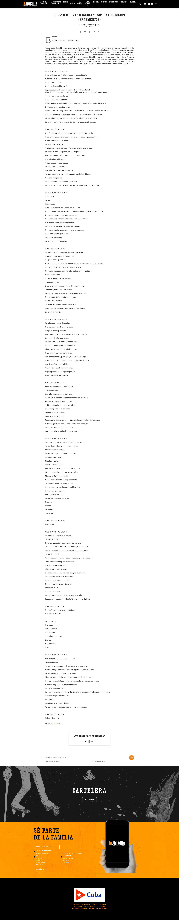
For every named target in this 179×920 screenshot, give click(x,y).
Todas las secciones (43, 851)
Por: (80, 25)
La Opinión (72, 3)
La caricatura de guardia (56, 3)
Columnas (123, 2)
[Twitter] (145, 4)
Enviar (131, 757)
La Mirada (79, 3)
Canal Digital (87, 3)
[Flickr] (156, 4)
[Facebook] (149, 4)
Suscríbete (40, 869)
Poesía (65, 2)
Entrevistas (113, 2)
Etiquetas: (49, 723)
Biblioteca (132, 2)
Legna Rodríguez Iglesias (91, 25)
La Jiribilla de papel (44, 3)
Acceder (90, 799)
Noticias (104, 2)
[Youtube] (152, 4)
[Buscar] (140, 4)
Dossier (96, 2)
